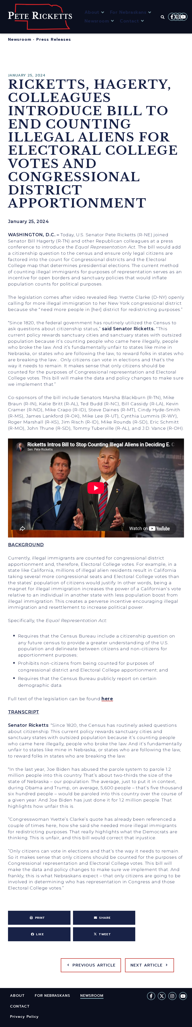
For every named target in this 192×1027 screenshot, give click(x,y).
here (107, 698)
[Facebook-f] (172, 17)
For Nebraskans (52, 995)
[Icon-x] (176, 17)
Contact (20, 1006)
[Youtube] (183, 17)
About (17, 995)
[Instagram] (180, 17)
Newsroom (19, 39)
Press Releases (53, 39)
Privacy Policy (24, 1016)
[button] (95, 12)
